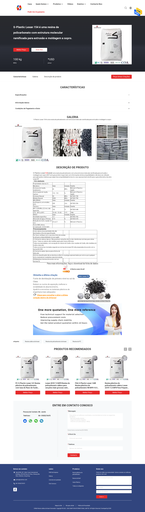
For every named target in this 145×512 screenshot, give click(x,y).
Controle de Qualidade (55, 480)
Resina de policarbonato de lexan (56, 341)
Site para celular (70, 505)
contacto (73, 455)
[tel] (47, 421)
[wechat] (36, 421)
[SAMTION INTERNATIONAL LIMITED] (19, 7)
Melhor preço (21, 50)
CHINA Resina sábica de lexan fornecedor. (45, 508)
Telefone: (71, 444)
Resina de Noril (76, 478)
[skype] (41, 421)
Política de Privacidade (84, 505)
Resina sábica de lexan (32, 341)
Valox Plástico (76, 482)
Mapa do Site (58, 505)
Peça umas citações (121, 76)
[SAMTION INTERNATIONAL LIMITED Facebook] (15, 489)
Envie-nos (39, 50)
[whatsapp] (30, 421)
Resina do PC (77, 341)
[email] (25, 421)
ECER (109, 508)
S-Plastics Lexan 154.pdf (77, 269)
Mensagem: (72, 411)
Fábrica (51, 476)
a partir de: (72, 434)
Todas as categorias (78, 486)
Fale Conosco (52, 483)
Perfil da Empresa (53, 472)
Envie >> (101, 496)
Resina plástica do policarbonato (77, 473)
